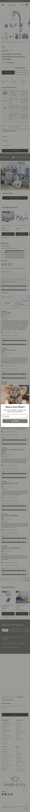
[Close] (27, 387)
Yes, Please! (15, 421)
